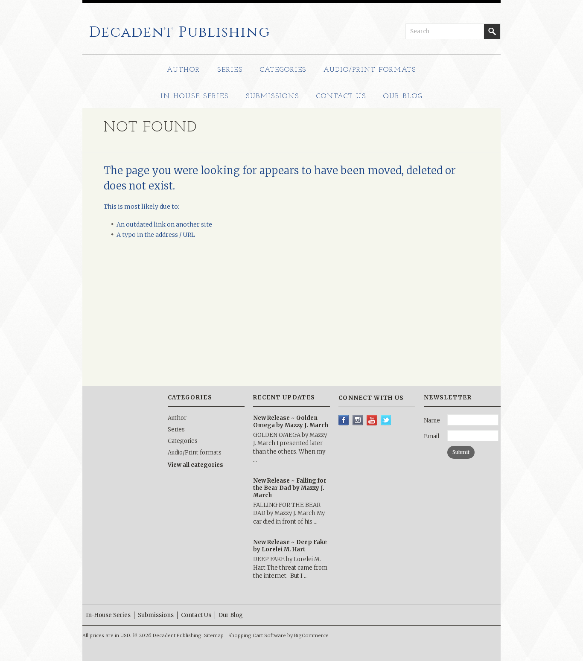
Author (183, 70)
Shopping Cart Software (257, 635)
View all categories (195, 465)
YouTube (372, 420)
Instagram (358, 420)
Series (230, 70)
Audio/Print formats (370, 70)
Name (432, 420)
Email (431, 436)
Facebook (343, 420)
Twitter (386, 420)
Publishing (180, 32)
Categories (283, 70)
